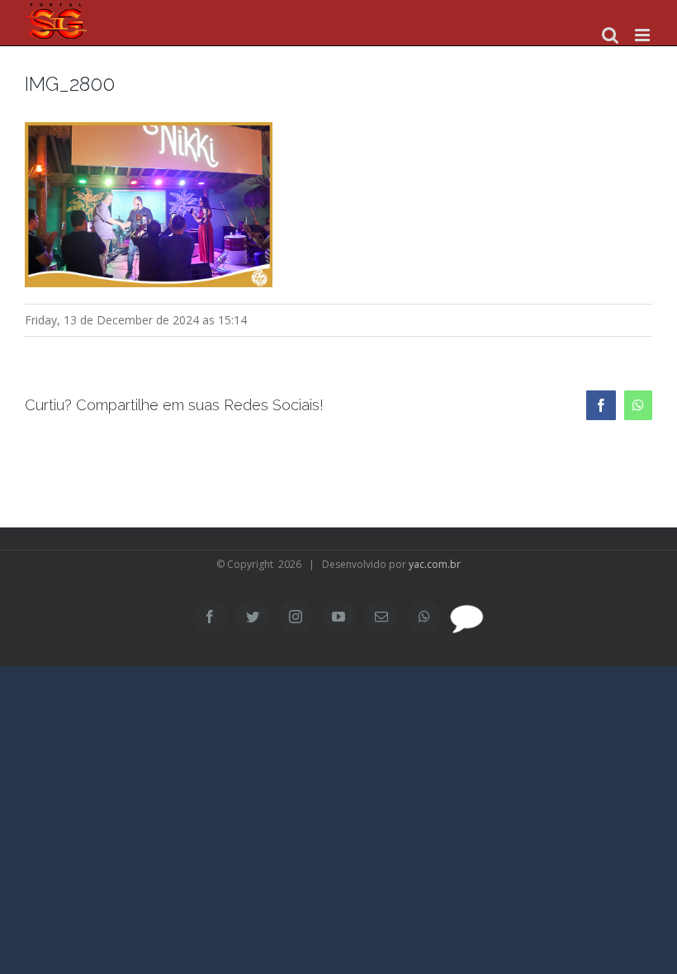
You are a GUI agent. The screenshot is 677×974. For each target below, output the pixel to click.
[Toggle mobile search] (610, 35)
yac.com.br (435, 564)
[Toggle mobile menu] (643, 35)
